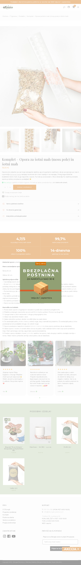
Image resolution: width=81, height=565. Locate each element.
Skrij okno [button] (41, 263)
